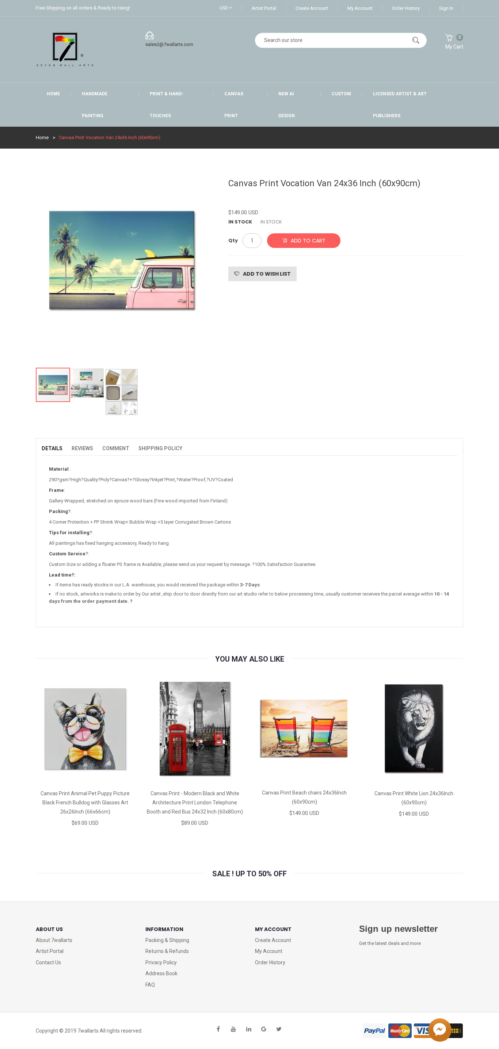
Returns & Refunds (167, 951)
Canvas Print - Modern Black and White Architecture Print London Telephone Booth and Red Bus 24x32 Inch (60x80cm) (195, 802)
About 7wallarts (54, 940)
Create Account (312, 8)
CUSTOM (341, 93)
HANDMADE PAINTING (94, 104)
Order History (406, 8)
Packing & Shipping (167, 940)
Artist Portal (264, 8)
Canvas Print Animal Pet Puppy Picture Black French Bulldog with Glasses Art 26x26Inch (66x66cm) (85, 802)
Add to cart (308, 240)
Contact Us (48, 962)
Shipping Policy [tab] (160, 448)
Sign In (446, 8)
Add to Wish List (267, 273)
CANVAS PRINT (233, 104)
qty (233, 240)
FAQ (150, 985)
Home (53, 93)
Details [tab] (52, 448)
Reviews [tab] (82, 448)
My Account (360, 8)
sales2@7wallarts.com (169, 44)
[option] (121, 269)
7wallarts (88, 1031)
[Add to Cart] (52, 778)
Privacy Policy (161, 962)
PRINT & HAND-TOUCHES (166, 104)
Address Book (161, 973)
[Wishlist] (84, 778)
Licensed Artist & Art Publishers (400, 104)
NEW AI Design (286, 104)
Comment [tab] (115, 448)
